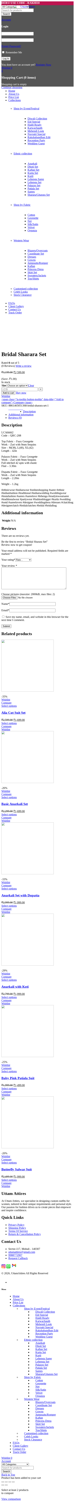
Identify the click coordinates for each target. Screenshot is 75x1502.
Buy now (21, 392)
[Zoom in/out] (2, 1481)
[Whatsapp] (8, 1267)
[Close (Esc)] (13, 1481)
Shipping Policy (17, 1227)
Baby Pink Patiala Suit (17, 1078)
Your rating (8, 559)
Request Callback (18, 1258)
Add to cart (8, 393)
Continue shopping (11, 87)
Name (5, 603)
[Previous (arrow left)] (2, 1485)
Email (5, 610)
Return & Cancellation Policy (24, 1234)
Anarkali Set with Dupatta (20, 895)
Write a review (24, 365)
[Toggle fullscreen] (6, 1481)
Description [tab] (29, 411)
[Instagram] (3, 1267)
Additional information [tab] (20, 414)
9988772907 (15, 1255)
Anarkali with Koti (15, 986)
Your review (9, 565)
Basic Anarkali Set (14, 804)
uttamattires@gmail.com (21, 1252)
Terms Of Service (18, 1231)
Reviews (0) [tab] (15, 417)
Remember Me (13, 52)
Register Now (43, 64)
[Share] (9, 1481)
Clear (31, 385)
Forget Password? (11, 46)
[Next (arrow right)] (6, 1485)
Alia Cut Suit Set (13, 712)
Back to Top (8, 1474)
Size (4, 385)
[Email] (14, 1267)
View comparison (11, 1498)
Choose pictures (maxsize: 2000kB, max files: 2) (28, 594)
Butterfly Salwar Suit (16, 1169)
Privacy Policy (16, 1224)
